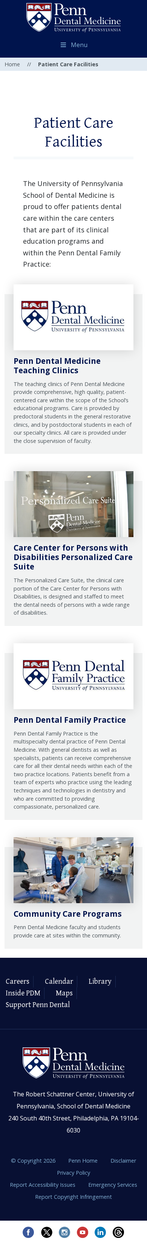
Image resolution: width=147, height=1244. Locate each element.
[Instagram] (64, 1232)
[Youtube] (83, 1232)
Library (100, 981)
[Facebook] (28, 1232)
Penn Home (83, 1160)
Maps (64, 993)
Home (12, 64)
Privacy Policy (73, 1172)
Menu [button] (79, 45)
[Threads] (119, 1232)
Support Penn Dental (38, 1005)
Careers (17, 981)
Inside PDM (23, 993)
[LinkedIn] (101, 1232)
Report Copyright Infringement (73, 1196)
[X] (46, 1232)
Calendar (59, 981)
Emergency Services (112, 1184)
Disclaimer (123, 1160)
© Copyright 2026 (33, 1160)
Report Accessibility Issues (43, 1184)
